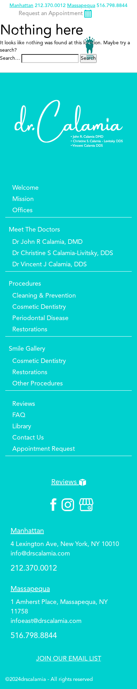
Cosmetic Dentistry (39, 307)
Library (21, 426)
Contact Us (28, 438)
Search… (10, 58)
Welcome (25, 188)
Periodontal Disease (40, 318)
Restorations (29, 329)
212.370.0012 (50, 5)
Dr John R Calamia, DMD (47, 242)
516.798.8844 (112, 5)
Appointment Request (43, 449)
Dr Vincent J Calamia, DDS (49, 264)
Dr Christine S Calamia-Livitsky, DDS (62, 253)
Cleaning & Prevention (44, 296)
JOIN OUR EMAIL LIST (68, 659)
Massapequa (81, 5)
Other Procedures (37, 384)
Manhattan (21, 5)
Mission (23, 199)
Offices (22, 210)
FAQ (18, 415)
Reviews (23, 404)
